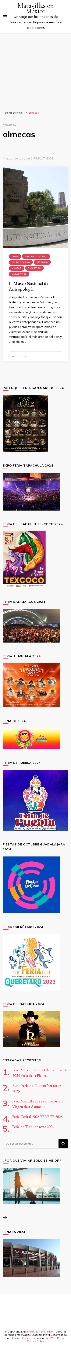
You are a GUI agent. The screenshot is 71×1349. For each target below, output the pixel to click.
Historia (42, 262)
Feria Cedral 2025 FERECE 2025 (37, 1116)
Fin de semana (21, 262)
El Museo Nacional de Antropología (28, 286)
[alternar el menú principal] (5, 16)
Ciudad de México (36, 256)
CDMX (15, 256)
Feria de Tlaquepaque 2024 (33, 1126)
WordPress (57, 1338)
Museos (16, 268)
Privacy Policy (35, 1341)
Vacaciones (19, 274)
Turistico (34, 268)
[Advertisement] (35, 70)
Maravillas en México (36, 8)
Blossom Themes (21, 1338)
